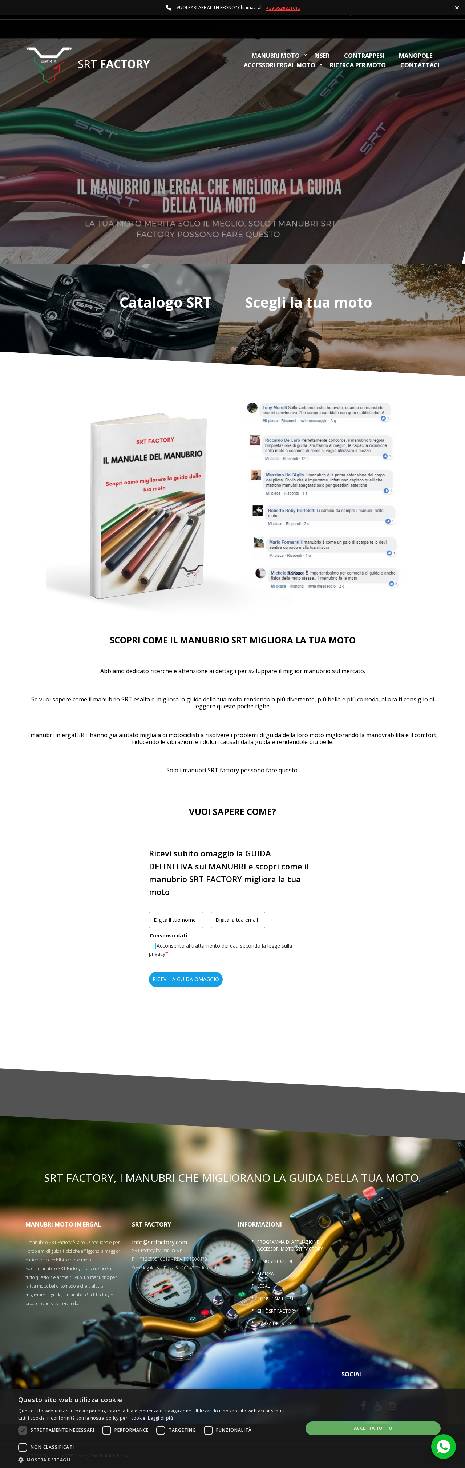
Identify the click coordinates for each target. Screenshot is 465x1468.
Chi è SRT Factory (276, 1311)
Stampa (265, 1274)
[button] (156, 1459)
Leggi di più (160, 1418)
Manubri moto (276, 56)
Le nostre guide (275, 1261)
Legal (263, 1286)
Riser (321, 56)
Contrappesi (364, 56)
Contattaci (420, 65)
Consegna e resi (275, 1299)
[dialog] (232, 1428)
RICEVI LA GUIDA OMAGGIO (186, 979)
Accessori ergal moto (279, 65)
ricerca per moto (358, 65)
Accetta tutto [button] (373, 1428)
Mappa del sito (274, 1323)
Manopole (415, 56)
